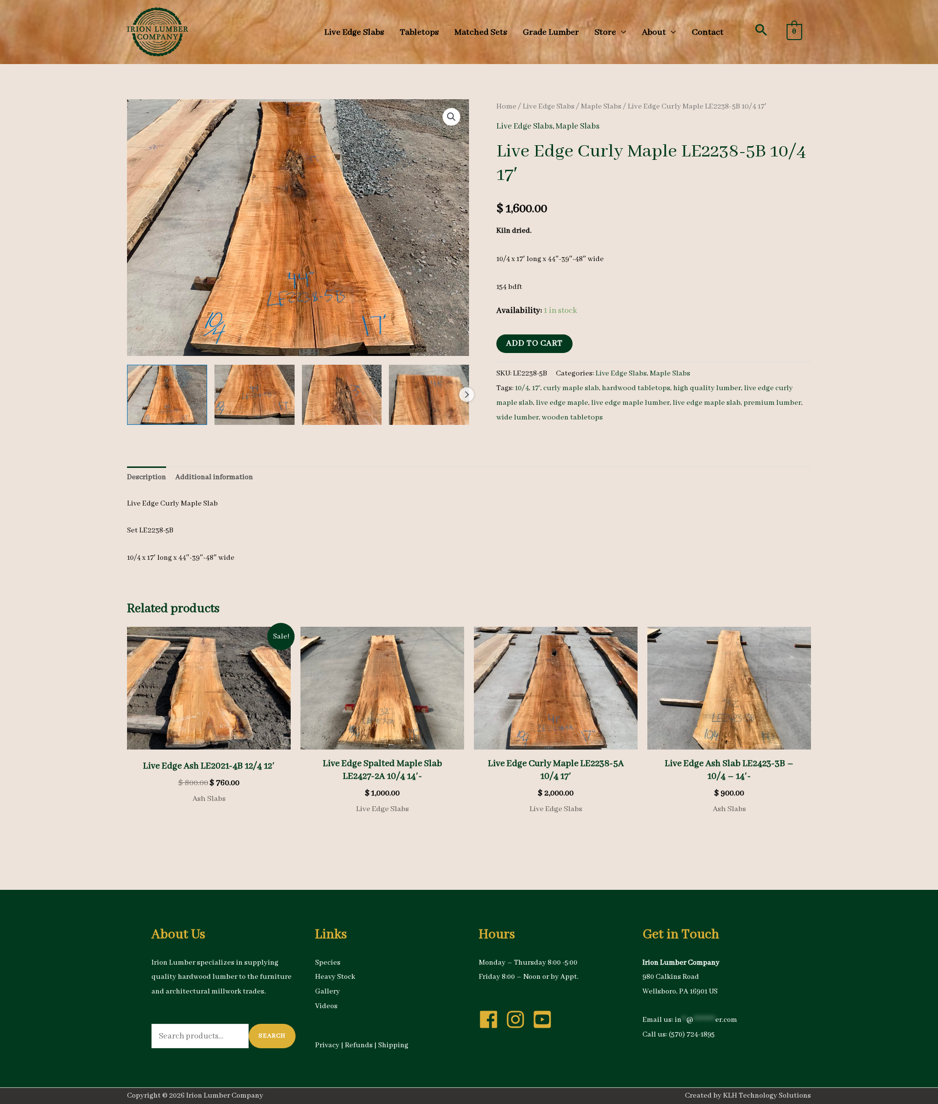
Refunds (359, 1045)
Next (466, 394)
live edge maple (562, 403)
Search (272, 1036)
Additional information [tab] (214, 477)
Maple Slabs (601, 106)
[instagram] (518, 1019)
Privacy (327, 1045)
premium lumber (772, 403)
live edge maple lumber (630, 403)
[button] (761, 30)
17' (536, 388)
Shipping (393, 1045)
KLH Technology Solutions (767, 1095)
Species (328, 962)
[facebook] (491, 1019)
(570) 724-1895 (692, 1034)
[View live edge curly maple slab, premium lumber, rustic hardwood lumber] (167, 395)
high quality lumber (707, 388)
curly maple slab (571, 388)
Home (506, 106)
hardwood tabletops (636, 388)
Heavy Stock (335, 976)
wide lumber (517, 417)
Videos (326, 1006)
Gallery (327, 991)
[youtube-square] (545, 1019)
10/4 (522, 388)
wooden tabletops (572, 417)
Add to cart (534, 343)
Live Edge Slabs (549, 106)
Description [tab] (146, 477)
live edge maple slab (707, 403)
